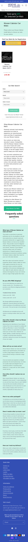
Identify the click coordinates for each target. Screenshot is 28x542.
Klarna (5, 495)
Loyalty (5, 472)
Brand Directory (7, 497)
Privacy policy (7, 489)
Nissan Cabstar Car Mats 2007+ (7, 66)
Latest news (6, 470)
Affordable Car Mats (8, 478)
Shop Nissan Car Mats (12, 208)
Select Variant (6, 101)
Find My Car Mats (14, 110)
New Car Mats (16, 540)
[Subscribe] (23, 522)
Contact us (6, 465)
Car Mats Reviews (8, 476)
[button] (2, 5)
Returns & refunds (8, 493)
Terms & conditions (8, 486)
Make (4, 89)
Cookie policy (7, 491)
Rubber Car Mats (7, 474)
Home (3, 10)
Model (4, 95)
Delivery (5, 468)
